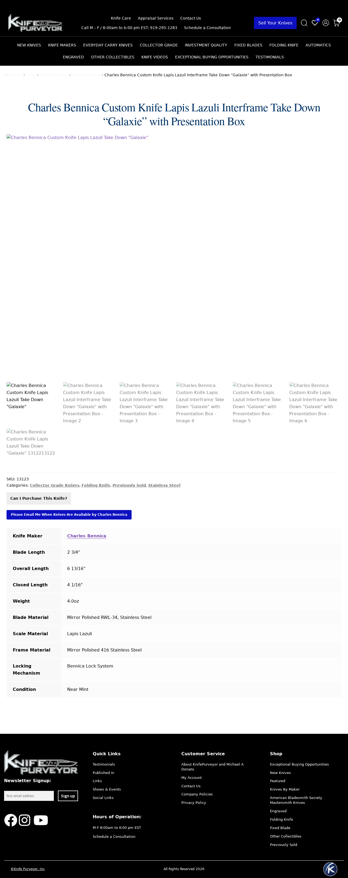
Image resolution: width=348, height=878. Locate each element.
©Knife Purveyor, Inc (28, 869)
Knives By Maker (285, 789)
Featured (277, 781)
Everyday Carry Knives (108, 45)
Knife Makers (62, 45)
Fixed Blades (248, 45)
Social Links (103, 798)
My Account (191, 778)
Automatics (318, 45)
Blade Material (54, 75)
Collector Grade (159, 45)
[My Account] (325, 23)
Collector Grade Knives (54, 485)
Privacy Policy (193, 803)
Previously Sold (129, 485)
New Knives (29, 45)
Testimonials (270, 57)
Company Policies (197, 794)
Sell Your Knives (275, 23)
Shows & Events (107, 789)
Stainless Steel (86, 75)
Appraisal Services (155, 18)
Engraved (73, 57)
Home (16, 75)
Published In (103, 773)
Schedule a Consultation (207, 28)
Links (97, 781)
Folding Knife (284, 45)
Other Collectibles (112, 57)
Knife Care (121, 18)
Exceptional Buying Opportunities (211, 57)
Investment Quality (206, 45)
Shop (31, 75)
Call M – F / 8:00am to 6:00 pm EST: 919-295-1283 (129, 28)
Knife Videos (154, 57)
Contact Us (190, 18)
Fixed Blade (280, 828)
